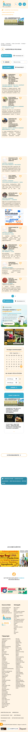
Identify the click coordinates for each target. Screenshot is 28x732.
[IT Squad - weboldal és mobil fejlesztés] (23, 729)
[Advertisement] (14, 146)
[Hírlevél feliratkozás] (1, 724)
